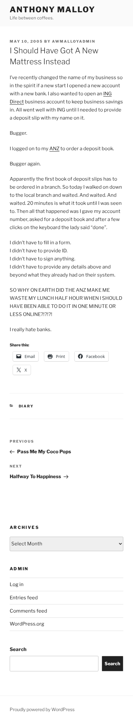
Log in (17, 584)
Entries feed (24, 598)
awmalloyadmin (73, 41)
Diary (26, 406)
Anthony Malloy (52, 9)
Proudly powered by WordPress (42, 709)
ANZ (54, 149)
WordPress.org (27, 624)
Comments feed (28, 611)
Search (18, 649)
